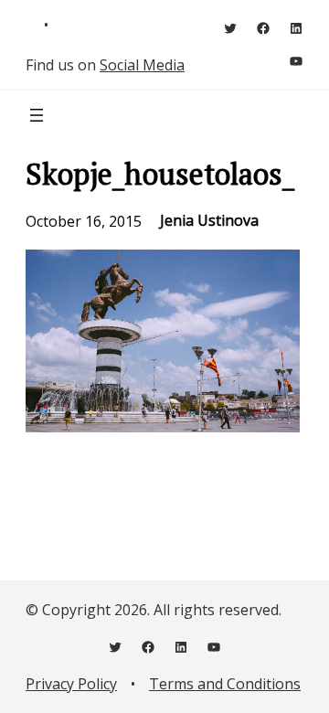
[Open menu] (37, 115)
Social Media (142, 65)
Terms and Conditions (225, 684)
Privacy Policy (71, 684)
